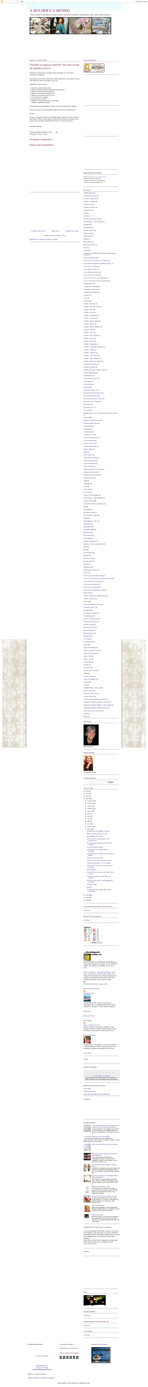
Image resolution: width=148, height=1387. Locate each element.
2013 (87, 796)
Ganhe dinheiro (88, 455)
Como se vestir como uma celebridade (95, 278)
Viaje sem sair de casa (90, 693)
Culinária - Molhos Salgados (92, 327)
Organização (87, 567)
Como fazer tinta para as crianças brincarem (105, 1144)
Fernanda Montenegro (90, 446)
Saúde (85, 644)
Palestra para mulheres (90, 570)
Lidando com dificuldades (91, 495)
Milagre (86, 518)
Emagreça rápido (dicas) (91, 423)
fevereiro (90, 826)
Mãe (85, 506)
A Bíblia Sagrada (88, 193)
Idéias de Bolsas (88, 466)
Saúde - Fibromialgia (90, 647)
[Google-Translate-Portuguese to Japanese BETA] (103, 1074)
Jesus (85, 486)
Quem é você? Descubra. (91, 619)
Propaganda (87, 610)
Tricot (85, 685)
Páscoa (86, 573)
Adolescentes (88, 210)
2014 (87, 793)
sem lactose (87, 667)
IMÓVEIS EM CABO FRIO (91, 475)
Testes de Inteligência (90, 679)
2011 (87, 895)
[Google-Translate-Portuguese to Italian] (100, 1074)
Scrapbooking (88, 662)
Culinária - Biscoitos (89, 304)
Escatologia (87, 429)
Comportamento (88, 283)
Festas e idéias (88, 449)
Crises (85, 298)
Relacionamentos (89, 633)
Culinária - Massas (89, 324)
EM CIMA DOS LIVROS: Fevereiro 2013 (95, 984)
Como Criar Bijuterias (90, 258)
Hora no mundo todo (89, 463)
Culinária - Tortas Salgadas (91, 358)
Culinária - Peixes (89, 332)
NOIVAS (86, 555)
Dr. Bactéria (87, 410)
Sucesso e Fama (89, 676)
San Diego (87, 639)
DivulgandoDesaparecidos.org (42, 1369)
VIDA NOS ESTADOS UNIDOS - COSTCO (96, 702)
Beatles (86, 239)
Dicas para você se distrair (91, 401)
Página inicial (55, 231)
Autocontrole (87, 236)
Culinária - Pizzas (89, 338)
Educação (86, 417)
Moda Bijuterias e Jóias (90, 521)
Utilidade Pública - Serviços (92, 688)
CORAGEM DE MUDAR (91, 292)
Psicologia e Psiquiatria (90, 613)
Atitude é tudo (88, 233)
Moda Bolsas (87, 524)
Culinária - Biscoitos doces (91, 306)
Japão (85, 481)
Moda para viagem (89, 529)
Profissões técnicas (89, 607)
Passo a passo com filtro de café (93, 575)
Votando (86, 713)
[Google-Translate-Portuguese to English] (106, 1074)
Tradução (86, 682)
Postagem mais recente (38, 231)
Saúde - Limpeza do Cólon (91, 650)
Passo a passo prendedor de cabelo (94, 590)
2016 (87, 791)
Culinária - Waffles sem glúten (92, 361)
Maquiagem (87, 509)
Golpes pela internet (89, 460)
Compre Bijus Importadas (91, 286)
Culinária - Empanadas (90, 315)
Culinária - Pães (88, 329)
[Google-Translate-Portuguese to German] (96, 1074)
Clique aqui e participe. (90, 1243)
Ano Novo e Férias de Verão (92, 219)
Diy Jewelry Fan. (88, 407)
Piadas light (87, 593)
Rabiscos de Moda (89, 1016)
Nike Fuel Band (88, 552)
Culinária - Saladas (89, 350)
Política (86, 601)
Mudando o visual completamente (93, 544)
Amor (85, 213)
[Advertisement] (66, 42)
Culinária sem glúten (89, 367)
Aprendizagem (88, 227)
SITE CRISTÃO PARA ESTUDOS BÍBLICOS (97, 1094)
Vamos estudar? (88, 690)
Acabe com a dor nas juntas (95, 858)
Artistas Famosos (89, 230)
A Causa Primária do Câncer (95, 847)
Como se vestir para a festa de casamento (96, 281)
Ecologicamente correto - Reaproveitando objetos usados (100, 413)
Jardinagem (87, 483)
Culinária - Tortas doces (90, 355)
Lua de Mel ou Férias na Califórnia (93, 504)
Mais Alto (89, 887)
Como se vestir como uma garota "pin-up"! (99, 860)
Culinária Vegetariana (90, 373)
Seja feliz (86, 665)
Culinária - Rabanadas (90, 344)
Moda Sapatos (88, 535)
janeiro (89, 829)
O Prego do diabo (92, 884)
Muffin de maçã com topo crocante (97, 833)
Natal (85, 549)
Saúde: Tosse (88, 659)
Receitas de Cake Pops (90, 621)
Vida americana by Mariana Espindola (95, 699)
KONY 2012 (87, 489)
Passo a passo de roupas (91, 587)
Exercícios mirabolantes (91, 437)
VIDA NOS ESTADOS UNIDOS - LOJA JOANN (97, 705)
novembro (90, 803)
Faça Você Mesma (89, 440)
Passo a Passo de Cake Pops (92, 581)
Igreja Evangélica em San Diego (93, 469)
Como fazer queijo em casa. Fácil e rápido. (97, 1136)
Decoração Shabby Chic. (91, 390)
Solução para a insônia (90, 670)
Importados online (89, 478)
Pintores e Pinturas (89, 598)
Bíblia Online (87, 242)
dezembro (90, 801)
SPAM (85, 673)
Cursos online (88, 384)
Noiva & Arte (87, 1011)
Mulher (85, 547)
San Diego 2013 (88, 642)
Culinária (86, 301)
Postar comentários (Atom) (57, 235)
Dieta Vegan (87, 404)
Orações (86, 564)
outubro (89, 806)
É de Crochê (87, 1053)
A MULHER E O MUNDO (50, 10)
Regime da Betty (88, 630)
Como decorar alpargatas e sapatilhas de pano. (97, 263)
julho (88, 813)
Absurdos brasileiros (89, 207)
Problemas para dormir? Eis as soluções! (99, 863)
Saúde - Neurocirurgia (90, 653)
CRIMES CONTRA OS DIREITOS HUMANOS (41, 1378)
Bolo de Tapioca (91, 869)
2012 (87, 798)
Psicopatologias (88, 616)
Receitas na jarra (42, 134)
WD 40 (85, 716)
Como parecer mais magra (91, 275)
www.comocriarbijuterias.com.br (99, 176)
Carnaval (86, 250)
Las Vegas (87, 492)
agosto (89, 811)
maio (89, 819)
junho (89, 816)
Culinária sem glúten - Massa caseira (94, 370)
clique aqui (54, 80)
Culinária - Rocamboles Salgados (93, 347)
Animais (86, 216)
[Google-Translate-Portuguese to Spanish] (113, 1074)
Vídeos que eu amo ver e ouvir (92, 711)
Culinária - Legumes (89, 318)
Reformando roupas (89, 627)
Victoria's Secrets (89, 696)
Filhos (85, 452)
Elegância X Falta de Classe (92, 420)
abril (88, 821)
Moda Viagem (88, 538)
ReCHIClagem (88, 1020)
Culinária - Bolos (88, 309)
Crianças (86, 295)
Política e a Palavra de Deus (92, 604)
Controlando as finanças (91, 289)
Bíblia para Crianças (89, 244)
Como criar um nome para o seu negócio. (96, 260)
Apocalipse (87, 224)
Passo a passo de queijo (91, 584)
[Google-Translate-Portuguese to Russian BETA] (109, 1074)
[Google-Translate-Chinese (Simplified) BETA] (90, 1074)
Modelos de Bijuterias (90, 541)
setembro (90, 808)
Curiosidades (87, 381)
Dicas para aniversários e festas (93, 398)
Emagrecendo (88, 426)
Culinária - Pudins (89, 341)
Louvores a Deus (88, 501)
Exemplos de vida (89, 435)
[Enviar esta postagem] (56, 132)
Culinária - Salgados (89, 352)
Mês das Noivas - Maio (90, 515)
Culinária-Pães (88, 375)
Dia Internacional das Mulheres (93, 393)
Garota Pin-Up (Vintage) (90, 457)
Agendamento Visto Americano (69, 1348)
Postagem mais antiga (72, 231)
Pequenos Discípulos (90, 1091)
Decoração (87, 387)
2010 (87, 897)
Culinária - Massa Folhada (91, 321)
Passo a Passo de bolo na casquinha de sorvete (98, 578)
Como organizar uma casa (91, 272)
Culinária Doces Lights (90, 364)
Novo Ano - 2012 (88, 558)
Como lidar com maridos (91, 266)
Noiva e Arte (87, 1088)
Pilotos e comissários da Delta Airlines (95, 596)
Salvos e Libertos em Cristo (92, 1025)
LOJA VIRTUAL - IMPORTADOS (93, 498)
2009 (87, 900)
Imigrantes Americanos (90, 472)
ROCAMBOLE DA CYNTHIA (95, 836)
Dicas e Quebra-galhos (90, 396)
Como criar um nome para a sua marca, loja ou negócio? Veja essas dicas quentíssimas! (105, 1126)
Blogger (88, 1383)
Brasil (85, 247)
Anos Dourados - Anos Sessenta (93, 221)
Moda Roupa (87, 532)
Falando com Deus (89, 443)
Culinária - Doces (89, 312)
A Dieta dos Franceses (90, 196)
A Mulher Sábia (88, 204)
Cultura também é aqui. (90, 378)
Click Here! (87, 910)
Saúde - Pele (87, 656)
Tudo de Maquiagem (89, 1035)
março (89, 824)
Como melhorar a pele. (90, 269)
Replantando (87, 636)
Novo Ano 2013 (88, 561)
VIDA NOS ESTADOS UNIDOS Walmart (95, 708)
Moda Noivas (87, 527)
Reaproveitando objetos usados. (101, 1186)
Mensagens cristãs (89, 512)
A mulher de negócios (90, 198)
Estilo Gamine (88, 432)
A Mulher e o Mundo (89, 201)
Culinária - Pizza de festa (91, 335)
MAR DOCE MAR (89, 993)
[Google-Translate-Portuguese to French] (93, 1074)
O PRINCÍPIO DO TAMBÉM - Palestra (98, 831)
